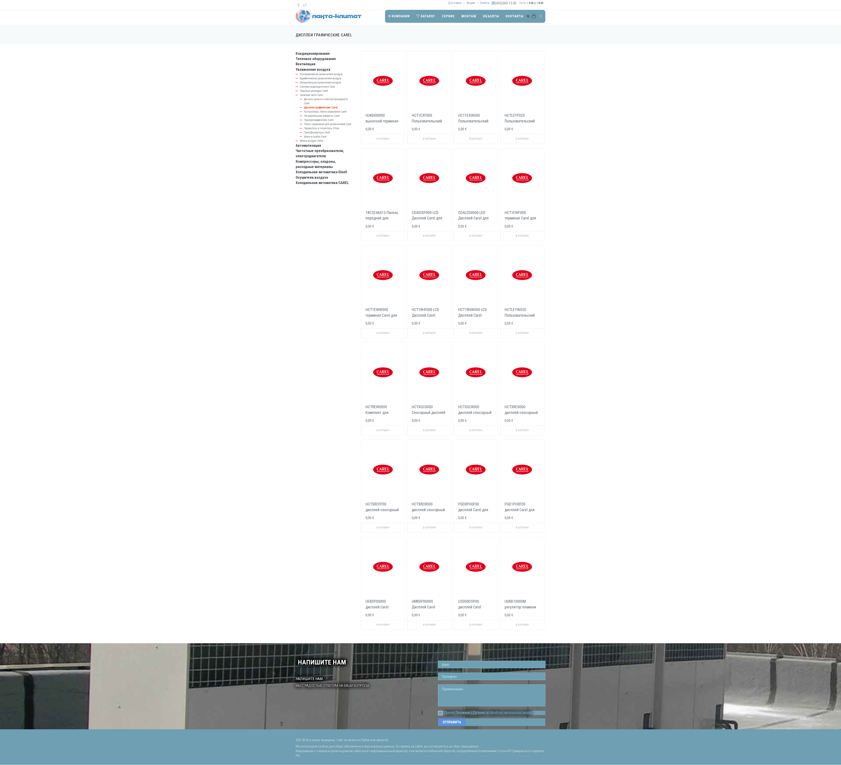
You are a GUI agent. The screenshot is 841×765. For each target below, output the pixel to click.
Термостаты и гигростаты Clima (321, 128)
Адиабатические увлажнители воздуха (320, 78)
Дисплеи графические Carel (321, 107)
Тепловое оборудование (316, 59)
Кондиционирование (313, 53)
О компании (399, 16)
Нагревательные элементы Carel (321, 115)
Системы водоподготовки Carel (317, 86)
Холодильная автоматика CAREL (322, 182)
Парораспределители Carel (318, 120)
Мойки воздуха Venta (311, 140)
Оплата (484, 3)
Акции (470, 3)
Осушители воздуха (312, 177)
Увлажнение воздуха (313, 69)
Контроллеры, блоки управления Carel (325, 111)
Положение (463, 712)
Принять (450, 712)
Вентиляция (305, 64)
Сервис (448, 16)
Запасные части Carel (311, 95)
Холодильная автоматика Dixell (321, 172)
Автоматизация (308, 145)
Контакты (514, 16)
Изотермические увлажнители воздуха (321, 74)
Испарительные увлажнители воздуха (320, 82)
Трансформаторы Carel (317, 132)
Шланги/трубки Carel (315, 136)
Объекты (491, 16)
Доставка (454, 3)
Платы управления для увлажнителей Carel (327, 124)
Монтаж (468, 16)
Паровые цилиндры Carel (314, 90)
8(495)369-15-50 (504, 3)
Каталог (427, 16)
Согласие (479, 712)
